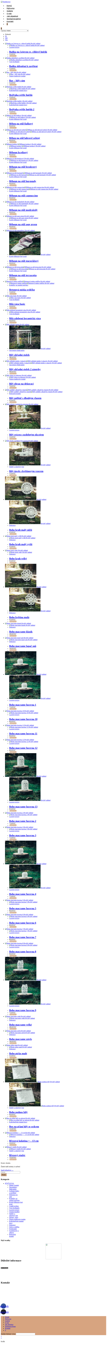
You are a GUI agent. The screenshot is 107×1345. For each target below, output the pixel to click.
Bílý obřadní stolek (19, 355)
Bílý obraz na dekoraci (21, 383)
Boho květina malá (19, 617)
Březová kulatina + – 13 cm (24, 1140)
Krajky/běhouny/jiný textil (18, 119)
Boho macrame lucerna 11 (23, 733)
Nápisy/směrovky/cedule (17, 76)
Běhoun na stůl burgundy (22, 181)
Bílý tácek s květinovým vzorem (26, 471)
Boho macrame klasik (20, 631)
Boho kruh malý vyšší (20, 544)
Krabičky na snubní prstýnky (18, 285)
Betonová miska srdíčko (22, 289)
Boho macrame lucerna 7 (22, 937)
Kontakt (7, 1328)
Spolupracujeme (10, 1326)
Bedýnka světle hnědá (20, 95)
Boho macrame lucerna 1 (22, 704)
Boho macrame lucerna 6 (22, 922)
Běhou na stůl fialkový (21, 123)
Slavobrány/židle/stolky (17, 350)
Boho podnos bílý (18, 1112)
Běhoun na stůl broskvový (23, 166)
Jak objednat (9, 1324)
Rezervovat (13, 56)
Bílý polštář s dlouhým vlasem (25, 398)
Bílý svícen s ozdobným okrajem (26, 434)
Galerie (7, 1321)
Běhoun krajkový (18, 152)
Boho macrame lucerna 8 (22, 951)
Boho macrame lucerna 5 (22, 908)
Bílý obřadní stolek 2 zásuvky (25, 369)
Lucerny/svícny (14, 47)
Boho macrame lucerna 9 (22, 1010)
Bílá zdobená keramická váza (25, 318)
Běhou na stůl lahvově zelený (24, 138)
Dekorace (12, 525)
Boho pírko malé (18, 1053)
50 (6, 36)
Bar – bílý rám (17, 80)
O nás (7, 1323)
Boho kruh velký (18, 558)
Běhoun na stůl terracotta (23, 275)
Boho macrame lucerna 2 (22, 821)
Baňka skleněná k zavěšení (23, 66)
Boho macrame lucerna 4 (22, 894)
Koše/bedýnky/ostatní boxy (18, 90)
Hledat (4, 1175)
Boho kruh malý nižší (20, 530)
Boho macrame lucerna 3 (22, 835)
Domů (7, 1317)
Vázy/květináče (14, 62)
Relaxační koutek (15, 393)
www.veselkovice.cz (8, 1301)
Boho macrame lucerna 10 (23, 719)
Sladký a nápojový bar (16, 467)
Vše (6, 40)
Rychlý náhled (35, 43)
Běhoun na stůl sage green (23, 224)
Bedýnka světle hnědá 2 (21, 109)
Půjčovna (8, 1319)
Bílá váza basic (17, 304)
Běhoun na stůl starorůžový (24, 261)
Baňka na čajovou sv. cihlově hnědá (28, 51)
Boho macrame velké (20, 1024)
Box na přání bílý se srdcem (24, 1126)
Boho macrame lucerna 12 (23, 748)
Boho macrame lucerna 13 (23, 806)
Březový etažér (17, 1155)
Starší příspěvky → (7, 1170)
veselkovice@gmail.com (9, 1293)
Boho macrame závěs (20, 1039)
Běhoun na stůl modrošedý (23, 210)
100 (6, 38)
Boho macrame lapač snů (22, 646)
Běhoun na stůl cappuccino (23, 195)
